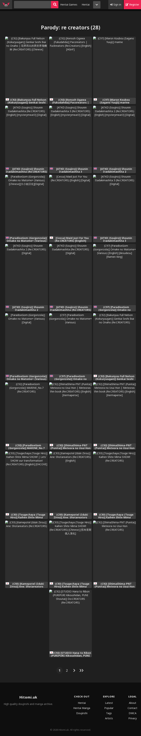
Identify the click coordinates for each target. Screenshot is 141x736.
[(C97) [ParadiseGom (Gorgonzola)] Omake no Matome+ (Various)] (70, 343)
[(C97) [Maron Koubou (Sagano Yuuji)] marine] (114, 67)
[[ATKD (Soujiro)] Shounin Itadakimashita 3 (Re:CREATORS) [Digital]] (114, 205)
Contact (132, 708)
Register (134, 4)
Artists (109, 718)
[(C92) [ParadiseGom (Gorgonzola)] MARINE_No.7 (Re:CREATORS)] (26, 413)
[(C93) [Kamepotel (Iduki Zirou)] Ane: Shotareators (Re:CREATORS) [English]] (70, 482)
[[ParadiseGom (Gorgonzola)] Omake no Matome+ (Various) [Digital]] (26, 343)
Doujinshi (81, 713)
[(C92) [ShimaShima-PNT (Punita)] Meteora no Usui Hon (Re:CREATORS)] (114, 551)
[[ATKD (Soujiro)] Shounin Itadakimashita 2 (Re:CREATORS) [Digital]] (26, 274)
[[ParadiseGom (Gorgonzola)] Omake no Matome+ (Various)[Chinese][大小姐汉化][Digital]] (26, 205)
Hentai (86, 4)
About (132, 703)
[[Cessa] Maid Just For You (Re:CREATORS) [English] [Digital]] (70, 205)
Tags (109, 713)
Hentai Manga (81, 708)
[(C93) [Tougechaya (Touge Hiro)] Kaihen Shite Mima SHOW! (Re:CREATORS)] (114, 482)
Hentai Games (68, 4)
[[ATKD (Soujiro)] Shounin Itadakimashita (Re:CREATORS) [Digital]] (70, 274)
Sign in (117, 4)
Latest (109, 703)
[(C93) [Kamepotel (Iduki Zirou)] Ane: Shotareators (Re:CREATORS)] (26, 551)
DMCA (132, 713)
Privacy (132, 718)
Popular (108, 708)
